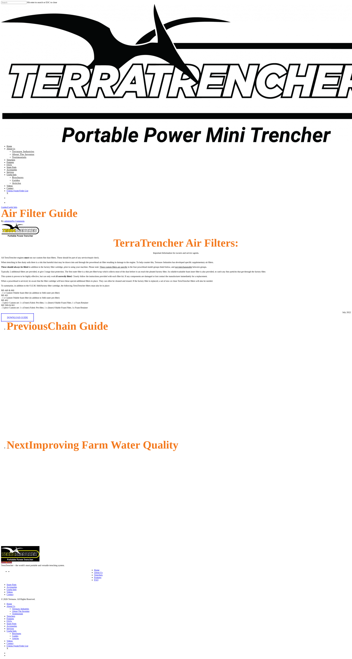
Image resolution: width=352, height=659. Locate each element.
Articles (15, 638)
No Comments (18, 221)
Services (10, 628)
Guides (4, 207)
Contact (10, 594)
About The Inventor (20, 611)
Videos (10, 592)
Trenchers (98, 575)
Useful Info (12, 207)
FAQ (96, 580)
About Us (98, 572)
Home (96, 570)
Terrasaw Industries (20, 609)
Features (97, 577)
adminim (8, 221)
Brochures (16, 633)
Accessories (12, 587)
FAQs (9, 621)
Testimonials (17, 614)
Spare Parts (11, 584)
